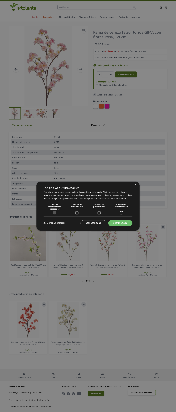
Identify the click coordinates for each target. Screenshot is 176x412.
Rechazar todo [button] (93, 223)
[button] (54, 223)
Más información (118, 198)
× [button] (135, 185)
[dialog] (88, 206)
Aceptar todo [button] (120, 223)
